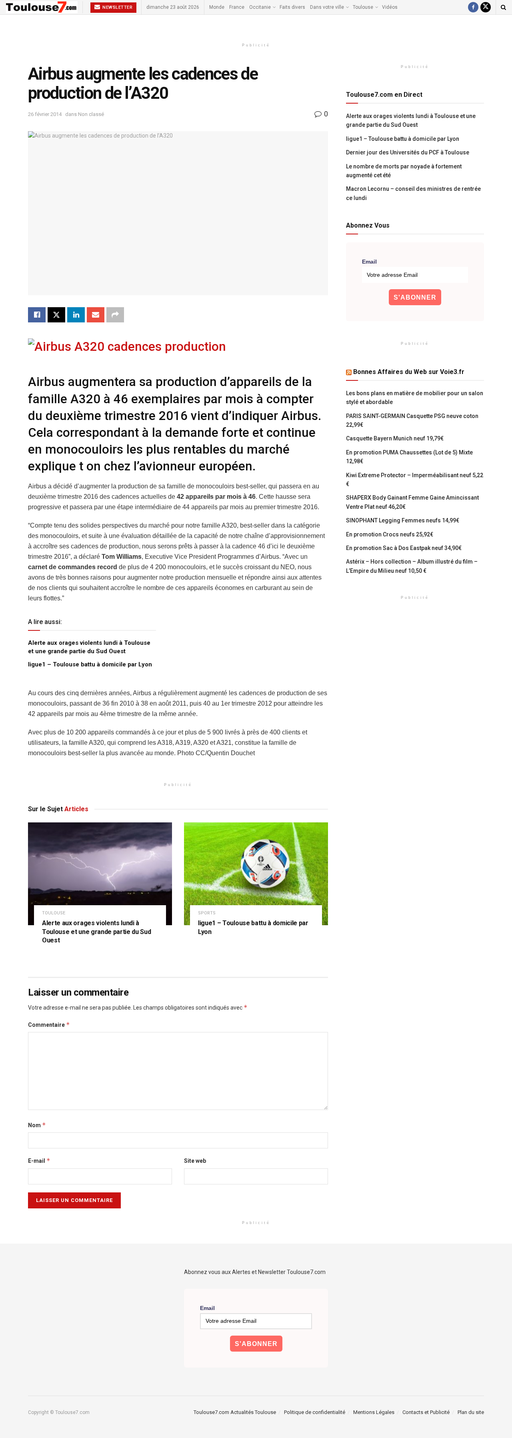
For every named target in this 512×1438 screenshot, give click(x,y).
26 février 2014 (45, 114)
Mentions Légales (373, 1412)
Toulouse (363, 7)
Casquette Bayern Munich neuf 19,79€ (395, 438)
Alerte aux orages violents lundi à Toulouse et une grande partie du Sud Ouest (96, 931)
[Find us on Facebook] (473, 7)
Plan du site (471, 1412)
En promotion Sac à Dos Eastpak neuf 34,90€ (404, 548)
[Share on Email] (95, 314)
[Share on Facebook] (37, 314)
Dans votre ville (327, 7)
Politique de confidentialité (314, 1412)
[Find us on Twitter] (485, 7)
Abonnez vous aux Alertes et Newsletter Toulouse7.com (255, 1272)
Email (369, 261)
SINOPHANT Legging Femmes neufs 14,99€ (402, 520)
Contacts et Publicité (426, 1412)
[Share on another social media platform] (115, 314)
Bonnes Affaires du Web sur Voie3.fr (408, 372)
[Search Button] (503, 7)
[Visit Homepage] (42, 7)
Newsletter (117, 7)
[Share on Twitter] (56, 314)
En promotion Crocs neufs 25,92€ (389, 534)
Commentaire (49, 1024)
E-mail (39, 1160)
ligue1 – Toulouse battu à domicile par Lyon (90, 664)
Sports (207, 913)
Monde (216, 7)
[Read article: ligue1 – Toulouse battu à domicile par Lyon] (256, 873)
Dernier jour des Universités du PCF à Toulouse (407, 152)
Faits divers (292, 7)
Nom (37, 1125)
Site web (195, 1161)
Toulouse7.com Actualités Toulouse (235, 1412)
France (236, 7)
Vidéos (390, 7)
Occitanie (260, 7)
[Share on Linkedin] (76, 314)
